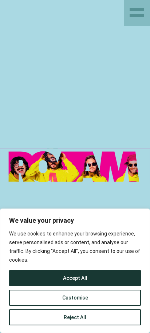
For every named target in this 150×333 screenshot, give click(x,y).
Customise (75, 298)
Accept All (75, 278)
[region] (75, 271)
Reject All (75, 317)
